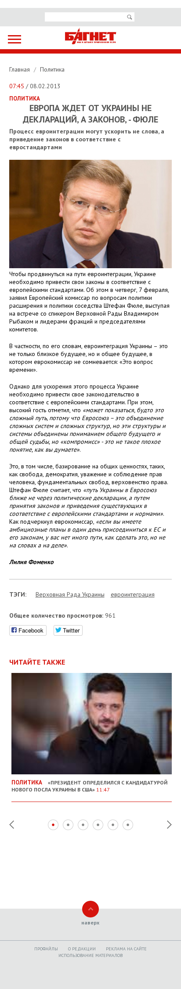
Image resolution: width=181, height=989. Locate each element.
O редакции (82, 949)
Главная (20, 69)
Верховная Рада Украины (70, 594)
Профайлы (46, 949)
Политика (52, 69)
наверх (90, 922)
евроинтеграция (133, 594)
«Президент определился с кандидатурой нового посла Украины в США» (89, 786)
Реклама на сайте (126, 949)
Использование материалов (90, 955)
